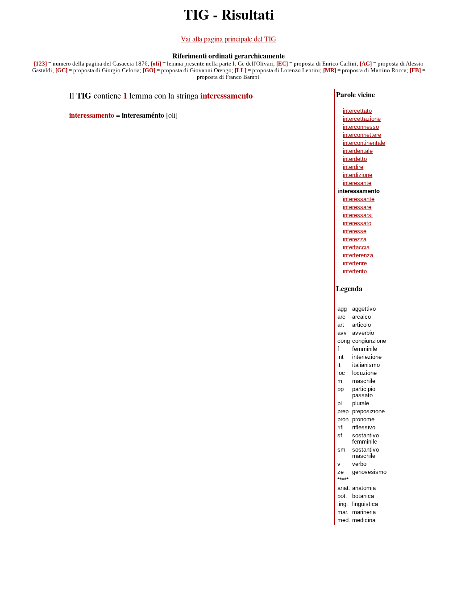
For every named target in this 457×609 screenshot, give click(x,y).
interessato (357, 223)
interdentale (358, 151)
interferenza (358, 255)
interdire (353, 167)
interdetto (355, 159)
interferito (355, 271)
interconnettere (362, 135)
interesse (354, 231)
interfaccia (356, 247)
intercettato (357, 111)
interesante (357, 183)
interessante (358, 199)
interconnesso (361, 127)
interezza (354, 239)
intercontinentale (364, 143)
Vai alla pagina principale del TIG (228, 38)
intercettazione (362, 119)
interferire (355, 263)
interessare (357, 207)
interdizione (357, 175)
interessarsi (358, 215)
